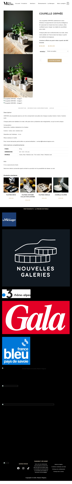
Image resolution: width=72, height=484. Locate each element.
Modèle (42, 51)
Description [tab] (22, 108)
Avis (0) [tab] (51, 108)
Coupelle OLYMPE (61, 195)
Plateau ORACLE (44, 195)
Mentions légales (59, 464)
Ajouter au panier (54, 60)
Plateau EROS (11, 195)
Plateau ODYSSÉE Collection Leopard (28, 196)
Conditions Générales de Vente (58, 466)
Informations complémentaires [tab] (37, 108)
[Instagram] (23, 468)
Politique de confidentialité (58, 469)
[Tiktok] (28, 468)
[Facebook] (18, 468)
